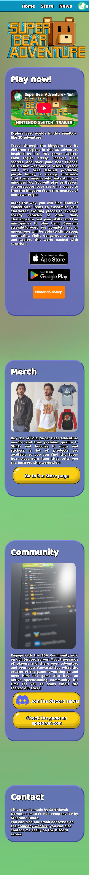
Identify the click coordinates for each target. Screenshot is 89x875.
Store (47, 6)
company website (33, 826)
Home (28, 6)
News (65, 6)
